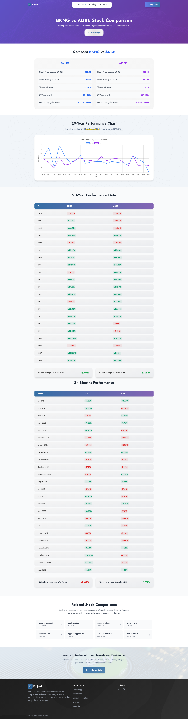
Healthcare (77, 693)
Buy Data (154, 4)
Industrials (77, 706)
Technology (77, 689)
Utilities (76, 702)
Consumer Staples (80, 697)
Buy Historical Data (94, 670)
